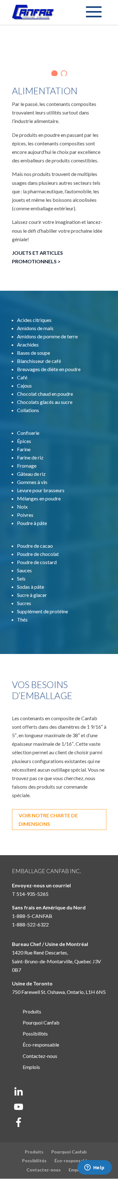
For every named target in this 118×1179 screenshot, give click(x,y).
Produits (32, 1011)
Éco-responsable (41, 1045)
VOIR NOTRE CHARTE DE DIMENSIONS (48, 819)
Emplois (31, 1067)
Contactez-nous (40, 1056)
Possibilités (35, 1033)
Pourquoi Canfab (41, 1022)
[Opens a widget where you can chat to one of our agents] (94, 1168)
